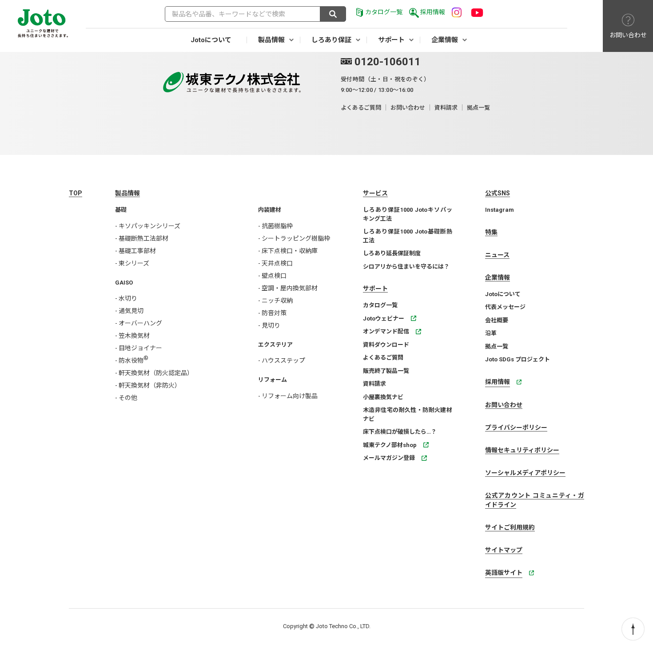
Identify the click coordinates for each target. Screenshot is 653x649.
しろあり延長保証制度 (392, 253)
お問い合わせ (407, 107)
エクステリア (275, 344)
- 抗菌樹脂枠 (275, 226)
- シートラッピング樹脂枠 (294, 238)
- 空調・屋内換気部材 (288, 288)
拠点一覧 (478, 107)
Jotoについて (211, 40)
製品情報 (271, 40)
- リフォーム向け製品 (288, 396)
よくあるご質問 (361, 107)
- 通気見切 (129, 310)
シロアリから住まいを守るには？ (406, 266)
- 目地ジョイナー (138, 348)
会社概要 (496, 320)
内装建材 (269, 209)
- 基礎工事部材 (135, 250)
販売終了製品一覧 (386, 371)
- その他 (126, 397)
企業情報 (444, 40)
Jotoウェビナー (383, 318)
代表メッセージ (505, 307)
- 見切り (269, 325)
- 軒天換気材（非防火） (148, 385)
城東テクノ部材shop (390, 445)
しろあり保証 (331, 40)
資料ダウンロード (386, 344)
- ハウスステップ (281, 360)
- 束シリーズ (132, 263)
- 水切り (126, 298)
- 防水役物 (131, 360)
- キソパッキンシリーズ (147, 226)
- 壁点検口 (272, 275)
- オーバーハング (138, 323)
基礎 (121, 209)
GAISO (124, 282)
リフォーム (272, 379)
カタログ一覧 (383, 12)
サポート (391, 40)
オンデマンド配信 (386, 331)
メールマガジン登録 (389, 458)
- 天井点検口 (275, 263)
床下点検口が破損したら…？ (400, 431)
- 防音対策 (272, 313)
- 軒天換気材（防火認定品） (154, 372)
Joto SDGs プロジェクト (517, 359)
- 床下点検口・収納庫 (288, 250)
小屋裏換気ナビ (383, 397)
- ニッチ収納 (275, 300)
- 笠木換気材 (132, 335)
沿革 (491, 333)
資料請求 (446, 107)
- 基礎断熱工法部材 (141, 238)
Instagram (499, 209)
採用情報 (432, 12)
